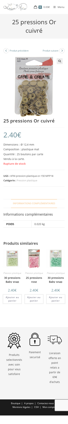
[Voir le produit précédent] (6, 50)
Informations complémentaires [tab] (34, 203)
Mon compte (49, 407)
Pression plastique (27, 180)
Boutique (15, 403)
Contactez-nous (45, 403)
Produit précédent (19, 50)
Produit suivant (50, 50)
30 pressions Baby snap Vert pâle (12, 282)
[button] (60, 61)
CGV (36, 407)
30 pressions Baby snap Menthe (56, 282)
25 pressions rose (34, 280)
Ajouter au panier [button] (12, 299)
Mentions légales (21, 407)
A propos (29, 403)
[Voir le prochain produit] (62, 50)
